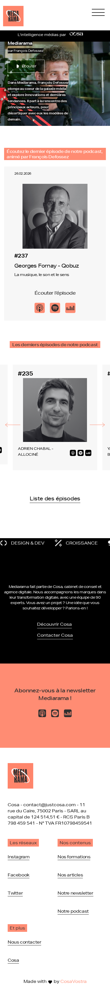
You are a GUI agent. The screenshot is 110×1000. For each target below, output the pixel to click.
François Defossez (28, 51)
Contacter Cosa (55, 635)
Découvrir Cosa (54, 624)
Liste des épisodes (55, 498)
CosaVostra (73, 981)
